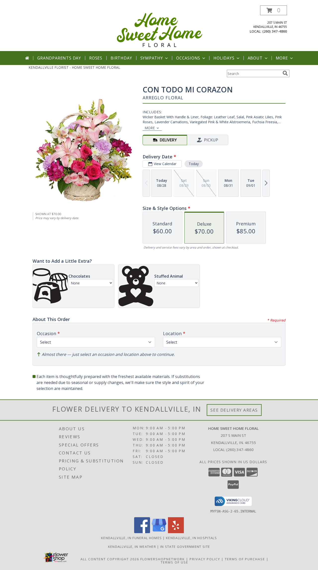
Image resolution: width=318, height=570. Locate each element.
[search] (285, 73)
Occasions (188, 58)
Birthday (121, 58)
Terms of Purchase (245, 559)
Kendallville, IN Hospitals (191, 538)
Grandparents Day (59, 58)
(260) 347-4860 (274, 31)
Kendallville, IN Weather (132, 546)
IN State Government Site (185, 546)
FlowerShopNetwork (162, 559)
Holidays (223, 58)
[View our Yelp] (176, 531)
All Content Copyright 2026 (109, 559)
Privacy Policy (205, 559)
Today (194, 163)
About (255, 58)
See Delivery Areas (234, 410)
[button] (273, 10)
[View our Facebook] (142, 531)
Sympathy (151, 58)
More (282, 58)
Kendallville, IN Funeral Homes (131, 538)
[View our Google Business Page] (159, 531)
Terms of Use (174, 562)
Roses (95, 58)
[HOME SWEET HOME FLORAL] (159, 28)
